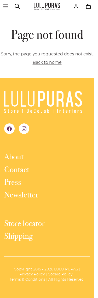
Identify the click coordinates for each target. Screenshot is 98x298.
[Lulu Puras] (47, 6)
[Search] (20, 6)
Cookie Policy (60, 274)
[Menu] (5, 6)
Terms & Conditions (27, 279)
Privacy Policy (32, 274)
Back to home (47, 62)
